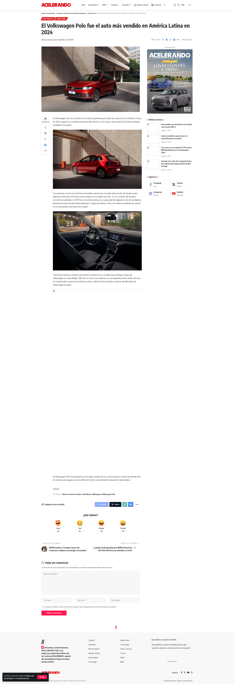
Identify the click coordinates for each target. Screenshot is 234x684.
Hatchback (86, 494)
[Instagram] (158, 193)
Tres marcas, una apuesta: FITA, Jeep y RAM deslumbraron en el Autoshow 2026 (176, 150)
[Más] (164, 5)
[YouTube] (188, 672)
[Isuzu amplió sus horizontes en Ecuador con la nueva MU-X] (153, 127)
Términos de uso (22, 678)
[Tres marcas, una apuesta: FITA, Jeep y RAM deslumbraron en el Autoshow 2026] (153, 150)
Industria (61, 19)
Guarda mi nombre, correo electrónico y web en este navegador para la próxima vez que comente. (80, 607)
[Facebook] (158, 184)
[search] (178, 5)
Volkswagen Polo (108, 494)
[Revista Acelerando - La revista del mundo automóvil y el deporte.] (56, 5)
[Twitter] (181, 184)
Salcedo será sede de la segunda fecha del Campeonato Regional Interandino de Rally (176, 163)
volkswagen (96, 494)
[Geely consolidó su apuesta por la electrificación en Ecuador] (153, 139)
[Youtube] (181, 193)
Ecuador (78, 494)
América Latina (68, 494)
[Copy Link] (170, 40)
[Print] (174, 40)
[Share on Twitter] (166, 40)
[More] (178, 40)
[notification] (175, 5)
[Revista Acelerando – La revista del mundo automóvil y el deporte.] (50, 673)
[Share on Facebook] (163, 40)
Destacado (48, 19)
